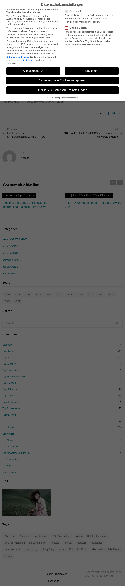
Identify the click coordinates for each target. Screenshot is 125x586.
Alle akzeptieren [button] (33, 70)
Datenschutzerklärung (17, 57)
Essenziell (75, 11)
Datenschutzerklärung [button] (69, 98)
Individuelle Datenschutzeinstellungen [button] (62, 90)
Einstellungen (29, 60)
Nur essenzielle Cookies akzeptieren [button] (62, 80)
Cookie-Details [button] (53, 98)
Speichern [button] (91, 70)
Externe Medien (78, 27)
